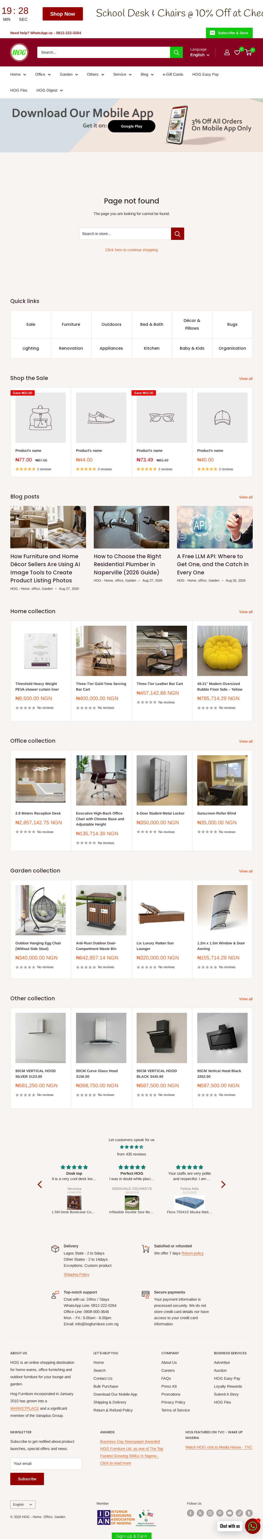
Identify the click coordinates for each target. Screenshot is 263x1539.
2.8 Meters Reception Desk (38, 813)
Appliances (111, 348)
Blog (144, 74)
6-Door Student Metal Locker (160, 813)
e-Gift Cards (173, 74)
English (18, 1504)
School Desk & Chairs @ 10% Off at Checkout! (98, 14)
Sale (30, 324)
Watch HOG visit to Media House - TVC (218, 1447)
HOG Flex (18, 90)
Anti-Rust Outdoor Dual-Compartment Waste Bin (96, 946)
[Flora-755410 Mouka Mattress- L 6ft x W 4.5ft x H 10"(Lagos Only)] (132, 1202)
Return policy (193, 1253)
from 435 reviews (131, 1154)
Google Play (131, 126)
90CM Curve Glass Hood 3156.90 (97, 1074)
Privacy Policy (173, 1402)
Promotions (171, 1394)
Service (119, 74)
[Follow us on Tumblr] (249, 1513)
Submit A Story (226, 1394)
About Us (169, 1362)
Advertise (222, 1362)
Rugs (232, 324)
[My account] (227, 52)
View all (246, 378)
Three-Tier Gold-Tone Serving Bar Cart (101, 686)
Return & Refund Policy (113, 1410)
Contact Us (102, 1378)
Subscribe (27, 1479)
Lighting (31, 348)
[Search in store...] (177, 234)
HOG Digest (46, 90)
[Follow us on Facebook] (190, 1513)
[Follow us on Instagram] (210, 1513)
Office (40, 74)
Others (93, 74)
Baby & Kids (192, 348)
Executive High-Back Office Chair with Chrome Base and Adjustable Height (100, 818)
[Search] (176, 52)
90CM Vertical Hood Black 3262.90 (219, 1074)
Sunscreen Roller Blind (216, 813)
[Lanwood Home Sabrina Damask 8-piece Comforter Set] (189, 1202)
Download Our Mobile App (115, 1394)
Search (99, 1370)
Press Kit (169, 1386)
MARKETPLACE (24, 1408)
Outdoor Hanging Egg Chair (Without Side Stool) (38, 946)
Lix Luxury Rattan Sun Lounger (155, 946)
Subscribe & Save (233, 33)
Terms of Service (175, 1410)
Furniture (71, 324)
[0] (248, 52)
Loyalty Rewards (228, 1386)
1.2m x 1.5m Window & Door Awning (221, 946)
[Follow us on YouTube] (229, 1513)
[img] (131, 1147)
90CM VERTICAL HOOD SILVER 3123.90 (35, 1074)
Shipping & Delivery (109, 1402)
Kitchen (151, 348)
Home (15, 74)
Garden (66, 74)
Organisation (232, 348)
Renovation (71, 348)
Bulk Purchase (105, 1386)
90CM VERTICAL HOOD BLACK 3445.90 (157, 1074)
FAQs (166, 1378)
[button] (41, 1184)
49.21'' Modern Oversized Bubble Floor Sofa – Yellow (219, 686)
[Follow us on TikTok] (239, 1513)
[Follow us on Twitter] (200, 1513)
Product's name (28, 450)
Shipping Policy (76, 1274)
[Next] (252, 432)
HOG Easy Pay (205, 74)
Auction (220, 1370)
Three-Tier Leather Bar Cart (160, 684)
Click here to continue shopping (131, 250)
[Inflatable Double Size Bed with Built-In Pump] (74, 1202)
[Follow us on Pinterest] (219, 1513)
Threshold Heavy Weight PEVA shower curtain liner (37, 686)
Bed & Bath (151, 324)
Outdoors (111, 324)
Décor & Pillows (192, 324)
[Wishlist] (237, 52)
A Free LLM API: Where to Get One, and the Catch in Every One (213, 564)
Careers (168, 1370)
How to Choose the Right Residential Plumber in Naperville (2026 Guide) (127, 564)
